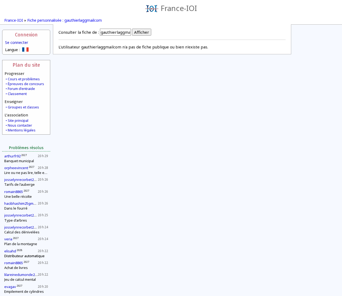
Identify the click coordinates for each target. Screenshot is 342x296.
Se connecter (16, 42)
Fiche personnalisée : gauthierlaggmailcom (64, 20)
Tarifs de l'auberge (19, 184)
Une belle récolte (18, 196)
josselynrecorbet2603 (21, 179)
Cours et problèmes (24, 79)
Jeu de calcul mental (20, 279)
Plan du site (26, 65)
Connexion (26, 35)
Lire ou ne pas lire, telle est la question (35, 172)
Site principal (18, 120)
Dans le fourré (16, 208)
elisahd (10, 251)
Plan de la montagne (20, 243)
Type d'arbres (15, 220)
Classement (17, 93)
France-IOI (179, 8)
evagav (10, 286)
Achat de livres (16, 267)
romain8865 (13, 191)
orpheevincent (16, 167)
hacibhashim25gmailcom (24, 203)
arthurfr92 (12, 156)
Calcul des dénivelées (22, 232)
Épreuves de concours (26, 83)
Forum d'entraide (21, 88)
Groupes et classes (23, 107)
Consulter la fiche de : (79, 32)
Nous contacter (20, 125)
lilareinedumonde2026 (22, 274)
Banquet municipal (19, 160)
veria (8, 239)
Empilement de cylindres (24, 291)
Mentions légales (22, 130)
